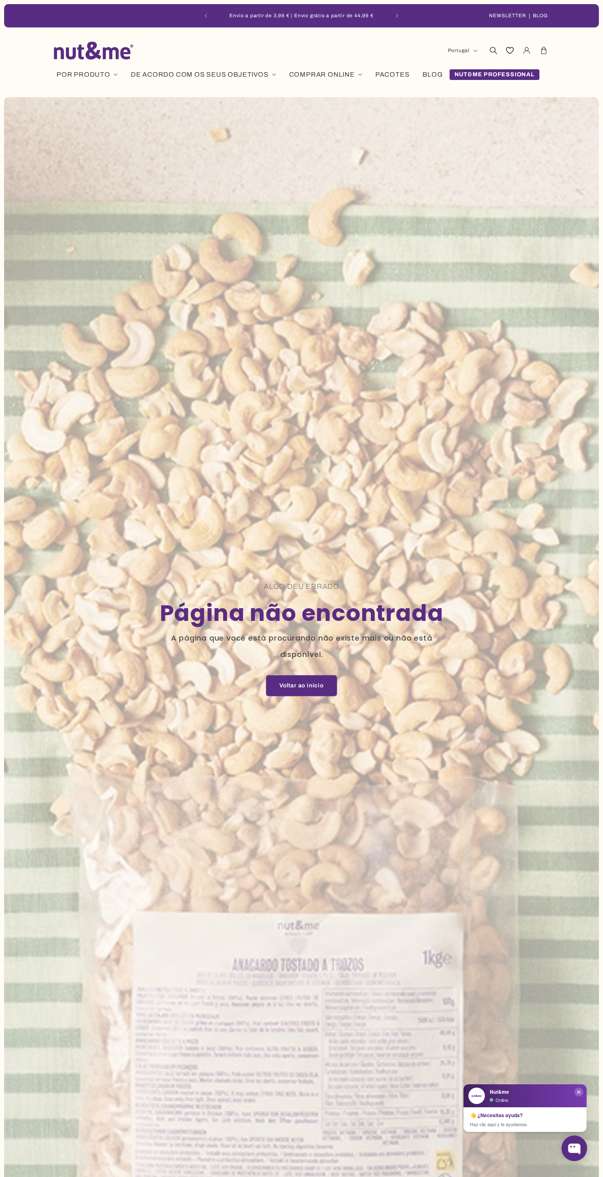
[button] (493, 50)
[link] (301, 685)
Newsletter (507, 15)
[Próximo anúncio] (397, 15)
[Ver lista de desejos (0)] (509, 50)
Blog (540, 15)
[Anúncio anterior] (206, 15)
